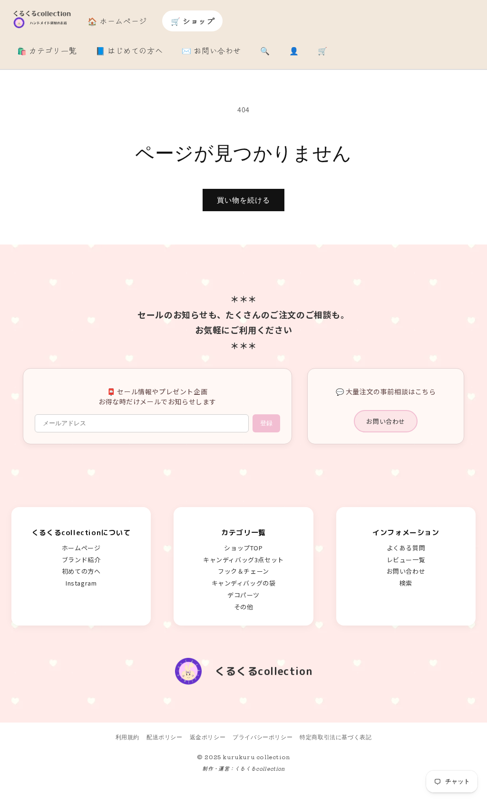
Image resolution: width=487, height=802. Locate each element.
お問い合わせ (385, 421)
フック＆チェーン (243, 571)
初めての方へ (81, 571)
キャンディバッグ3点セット (243, 559)
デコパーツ (243, 594)
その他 (243, 606)
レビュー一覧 (406, 559)
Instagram (81, 582)
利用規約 (127, 737)
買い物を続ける (243, 200)
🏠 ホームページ (117, 21)
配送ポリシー (164, 737)
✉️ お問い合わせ (211, 50)
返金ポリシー (208, 737)
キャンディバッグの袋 (244, 582)
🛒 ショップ (192, 21)
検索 (405, 582)
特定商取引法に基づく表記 (335, 737)
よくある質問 (406, 547)
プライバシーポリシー (262, 737)
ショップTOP (243, 547)
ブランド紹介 (81, 559)
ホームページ (81, 547)
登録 (266, 423)
